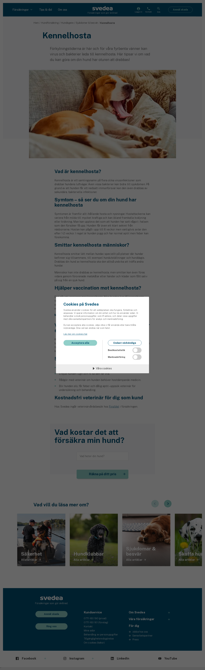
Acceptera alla (80, 343)
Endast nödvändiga (124, 343)
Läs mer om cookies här (75, 334)
